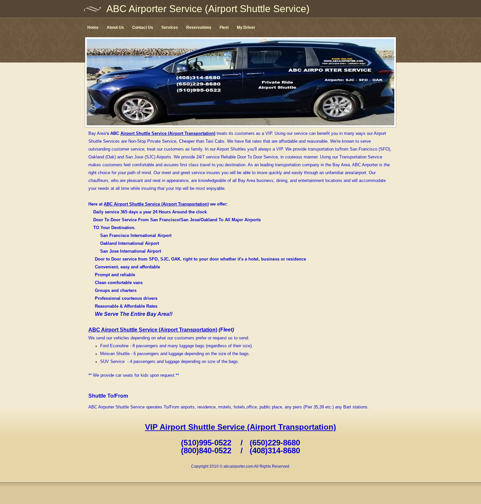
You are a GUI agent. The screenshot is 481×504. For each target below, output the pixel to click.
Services (169, 27)
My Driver (246, 27)
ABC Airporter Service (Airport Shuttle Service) (208, 8)
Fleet (224, 27)
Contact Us (142, 27)
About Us (115, 27)
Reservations (198, 27)
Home (92, 27)
